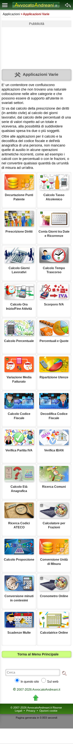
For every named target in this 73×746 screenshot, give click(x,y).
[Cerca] (64, 673)
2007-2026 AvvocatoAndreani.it (36, 689)
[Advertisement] (36, 46)
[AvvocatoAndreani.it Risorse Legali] (36, 8)
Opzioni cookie (48, 710)
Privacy (30, 710)
